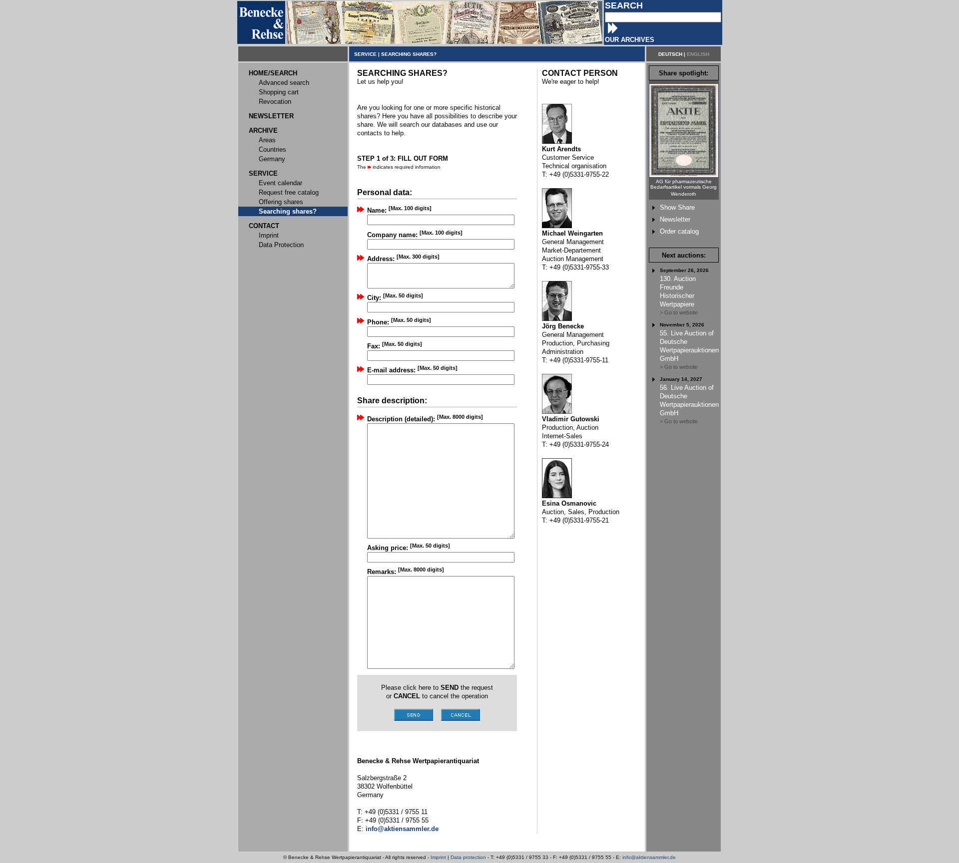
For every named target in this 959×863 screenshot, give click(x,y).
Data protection (468, 857)
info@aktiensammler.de (649, 857)
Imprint (438, 857)
